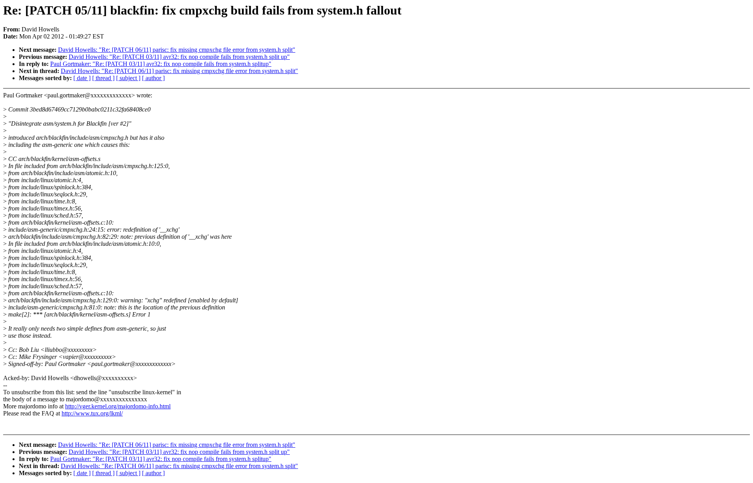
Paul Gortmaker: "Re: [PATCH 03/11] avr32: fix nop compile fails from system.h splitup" (160, 63)
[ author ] (153, 78)
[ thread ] (103, 78)
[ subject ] (128, 78)
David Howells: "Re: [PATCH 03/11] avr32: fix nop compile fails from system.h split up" (179, 56)
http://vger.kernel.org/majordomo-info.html (118, 406)
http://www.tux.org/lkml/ (92, 413)
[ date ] (82, 78)
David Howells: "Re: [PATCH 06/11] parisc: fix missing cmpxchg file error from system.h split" (176, 49)
